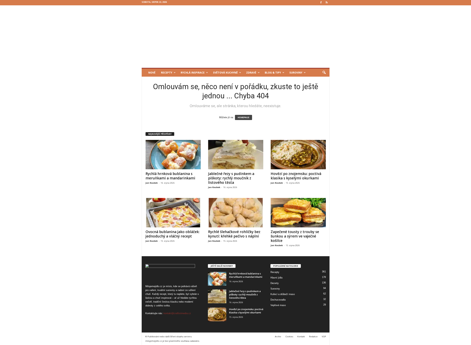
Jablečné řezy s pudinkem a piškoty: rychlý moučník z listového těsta (231, 178)
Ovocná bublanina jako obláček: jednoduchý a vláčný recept (172, 234)
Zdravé (251, 72)
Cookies (289, 336)
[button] (324, 73)
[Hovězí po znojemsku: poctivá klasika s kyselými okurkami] (298, 154)
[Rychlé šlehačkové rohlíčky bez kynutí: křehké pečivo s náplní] (235, 212)
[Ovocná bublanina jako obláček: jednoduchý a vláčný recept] (173, 212)
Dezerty (274, 283)
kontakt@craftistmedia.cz (177, 313)
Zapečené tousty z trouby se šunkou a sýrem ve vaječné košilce (295, 236)
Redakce (313, 336)
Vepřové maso (278, 305)
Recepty (166, 72)
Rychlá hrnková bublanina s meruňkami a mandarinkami (170, 175)
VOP (324, 336)
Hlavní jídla (276, 277)
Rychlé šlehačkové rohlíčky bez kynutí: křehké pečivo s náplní (234, 234)
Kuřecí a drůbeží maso (282, 294)
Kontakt (301, 336)
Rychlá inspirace (193, 72)
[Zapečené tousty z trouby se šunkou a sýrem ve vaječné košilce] (298, 212)
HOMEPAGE (243, 117)
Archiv (278, 336)
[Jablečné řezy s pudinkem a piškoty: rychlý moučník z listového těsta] (235, 154)
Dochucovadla (278, 299)
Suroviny (295, 72)
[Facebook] (321, 2)
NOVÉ (151, 72)
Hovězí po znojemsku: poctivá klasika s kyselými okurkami (296, 175)
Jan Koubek (152, 182)
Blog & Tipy (273, 72)
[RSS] (327, 2)
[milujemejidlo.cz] (236, 36)
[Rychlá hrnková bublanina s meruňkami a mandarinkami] (173, 154)
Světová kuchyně (225, 72)
